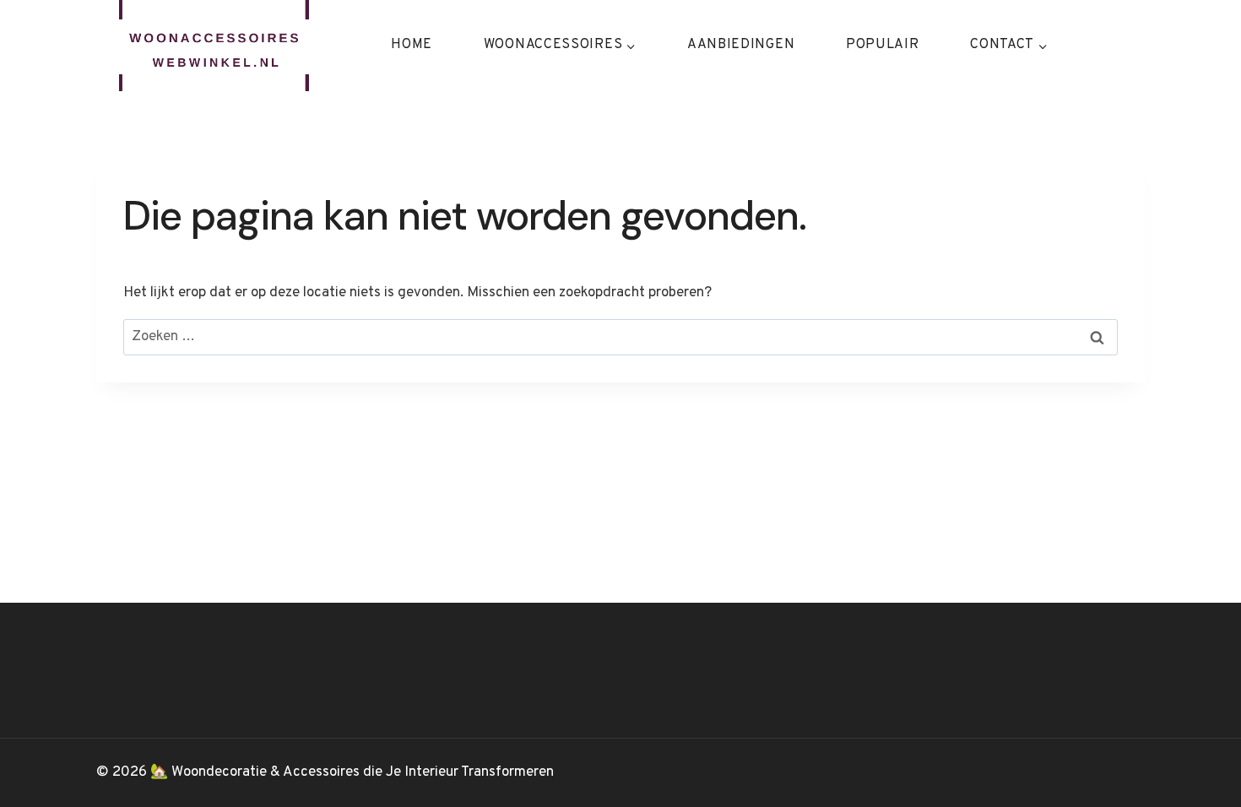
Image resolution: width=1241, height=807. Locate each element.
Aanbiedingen (740, 44)
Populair (882, 44)
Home (411, 44)
